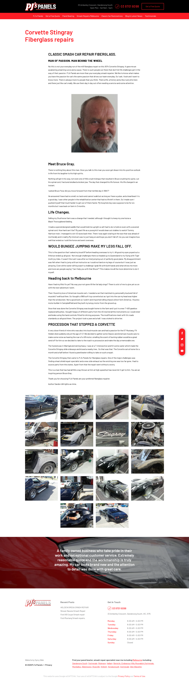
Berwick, (117, 663)
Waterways (87, 666)
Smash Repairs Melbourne (88, 16)
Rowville (96, 666)
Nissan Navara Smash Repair (72, 611)
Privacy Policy (124, 676)
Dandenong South (79, 663)
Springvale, (149, 663)
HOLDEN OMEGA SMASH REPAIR (74, 607)
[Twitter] (182, 339)
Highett (104, 666)
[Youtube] (182, 350)
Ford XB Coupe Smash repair (72, 614)
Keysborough (113, 666)
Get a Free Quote (153, 6)
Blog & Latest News (133, 16)
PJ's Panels (38, 16)
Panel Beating (68, 16)
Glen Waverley (136, 666)
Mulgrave (102, 663)
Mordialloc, (77, 666)
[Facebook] (182, 333)
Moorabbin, (140, 663)
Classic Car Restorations (112, 16)
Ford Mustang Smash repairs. (72, 618)
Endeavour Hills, (128, 663)
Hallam (109, 663)
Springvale (92, 663)
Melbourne (137, 660)
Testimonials (150, 16)
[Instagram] (182, 344)
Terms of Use (139, 676)
